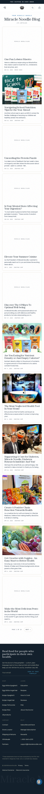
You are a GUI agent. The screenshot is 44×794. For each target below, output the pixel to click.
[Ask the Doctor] (39, 782)
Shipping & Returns (9, 734)
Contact (5, 725)
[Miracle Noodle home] (22, 7)
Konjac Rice (6, 710)
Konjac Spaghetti (8, 695)
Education (24, 685)
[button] (39, 7)
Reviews (24, 700)
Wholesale (6, 739)
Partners (5, 744)
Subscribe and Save (28, 725)
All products (6, 715)
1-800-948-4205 (27, 739)
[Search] (32, 7)
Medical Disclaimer (8, 770)
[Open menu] (4, 7)
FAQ (22, 705)
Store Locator (7, 730)
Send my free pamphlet (33, 672)
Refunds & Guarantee (22, 770)
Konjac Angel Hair (8, 700)
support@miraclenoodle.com (31, 744)
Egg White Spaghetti (9, 685)
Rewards (24, 734)
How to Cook (25, 695)
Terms (26, 765)
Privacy (20, 765)
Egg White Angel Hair (9, 690)
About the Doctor (27, 710)
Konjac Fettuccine (8, 705)
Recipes (23, 690)
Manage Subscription (28, 730)
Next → (28, 629)
